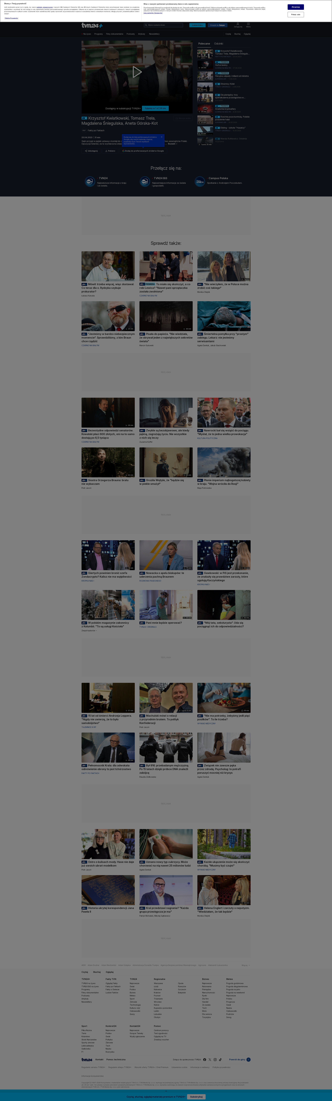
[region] (166, 11)
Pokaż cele (295, 15)
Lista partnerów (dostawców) (153, 13)
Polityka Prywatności (11, 18)
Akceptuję (296, 7)
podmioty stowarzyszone (45, 7)
